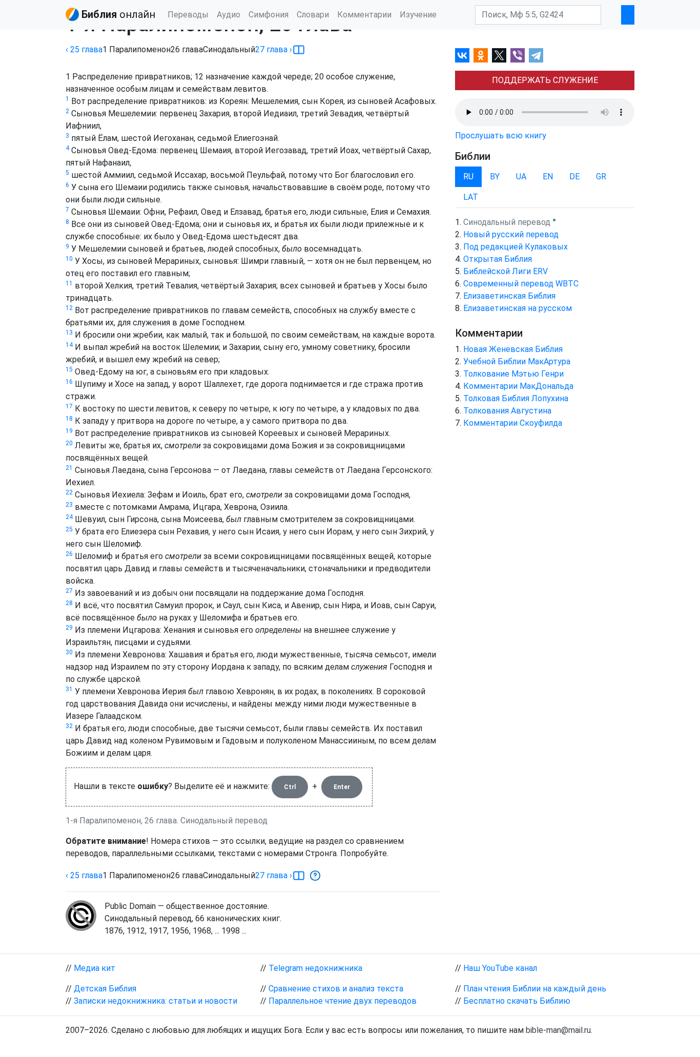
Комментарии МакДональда (518, 386)
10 (69, 258)
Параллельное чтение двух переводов (343, 1001)
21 (69, 467)
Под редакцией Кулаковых (515, 247)
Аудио (228, 14)
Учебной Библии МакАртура (516, 361)
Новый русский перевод (511, 234)
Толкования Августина (507, 411)
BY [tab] (495, 176)
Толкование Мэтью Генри (513, 374)
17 (69, 406)
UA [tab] (521, 176)
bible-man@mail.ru (558, 1030)
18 (69, 418)
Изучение (418, 14)
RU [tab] (468, 176)
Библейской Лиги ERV (505, 271)
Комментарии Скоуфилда (512, 423)
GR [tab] (601, 176)
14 (69, 344)
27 (69, 590)
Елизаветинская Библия (509, 296)
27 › (273, 49)
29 (69, 627)
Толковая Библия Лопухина (515, 398)
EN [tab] (548, 176)
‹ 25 (84, 49)
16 (69, 381)
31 (69, 689)
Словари (313, 14)
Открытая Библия (497, 259)
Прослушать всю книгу (500, 135)
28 (69, 603)
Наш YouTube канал (500, 968)
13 (69, 332)
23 (69, 504)
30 (69, 652)
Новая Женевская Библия (513, 349)
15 (69, 369)
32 (69, 726)
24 (69, 517)
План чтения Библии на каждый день (534, 988)
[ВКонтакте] (462, 55)
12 (69, 308)
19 (69, 430)
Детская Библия (105, 988)
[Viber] (517, 55)
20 (69, 443)
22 (69, 492)
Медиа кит (94, 968)
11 (69, 283)
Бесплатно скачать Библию (516, 1001)
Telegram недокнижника (315, 968)
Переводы (188, 14)
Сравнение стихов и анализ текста (336, 988)
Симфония (269, 14)
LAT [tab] (470, 197)
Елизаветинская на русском (517, 308)
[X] (499, 55)
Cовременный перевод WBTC (521, 283)
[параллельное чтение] (298, 49)
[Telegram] (536, 55)
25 (69, 529)
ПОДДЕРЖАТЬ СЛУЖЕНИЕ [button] (545, 80)
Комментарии (364, 14)
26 (69, 553)
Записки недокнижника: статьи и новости (155, 1001)
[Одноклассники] (480, 55)
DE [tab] (574, 176)
